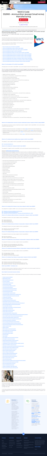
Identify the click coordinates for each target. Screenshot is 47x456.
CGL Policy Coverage (6, 281)
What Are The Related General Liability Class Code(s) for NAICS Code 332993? (15, 49)
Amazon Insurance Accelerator (8, 277)
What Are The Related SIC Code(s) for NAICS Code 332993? (12, 51)
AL (35, 440)
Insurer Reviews (11, 440)
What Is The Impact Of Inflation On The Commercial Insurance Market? (14, 360)
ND (43, 442)
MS (40, 442)
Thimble (38, 421)
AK (35, 449)
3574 (2, 212)
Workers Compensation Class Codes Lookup (10, 366)
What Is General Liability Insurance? (8, 357)
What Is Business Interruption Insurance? (9, 354)
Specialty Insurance (12, 443)
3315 (2, 213)
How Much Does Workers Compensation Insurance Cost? (12, 318)
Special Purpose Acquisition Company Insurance (10, 340)
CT (40, 440)
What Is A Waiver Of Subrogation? (8, 351)
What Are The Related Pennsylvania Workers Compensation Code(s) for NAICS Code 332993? (18, 59)
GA (35, 441)
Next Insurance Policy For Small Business (9, 330)
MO (38, 442)
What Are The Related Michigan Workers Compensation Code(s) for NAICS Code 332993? (17, 56)
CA (38, 440)
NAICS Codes (11, 445)
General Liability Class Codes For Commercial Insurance (12, 307)
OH (42, 443)
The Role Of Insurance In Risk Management (10, 341)
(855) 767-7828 (24, 24)
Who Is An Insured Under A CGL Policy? (9, 363)
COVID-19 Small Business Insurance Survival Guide (11, 295)
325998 (22, 131)
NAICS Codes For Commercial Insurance (9, 328)
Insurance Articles (19, 447)
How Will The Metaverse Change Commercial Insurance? (12, 323)
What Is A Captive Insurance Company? (9, 350)
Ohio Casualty (38, 416)
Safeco (37, 419)
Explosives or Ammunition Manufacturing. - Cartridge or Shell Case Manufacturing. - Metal (18, 213)
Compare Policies (26, 440)
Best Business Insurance (7, 278)
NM (40, 443)
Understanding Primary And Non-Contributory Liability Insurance (13, 343)
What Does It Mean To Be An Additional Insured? (10, 347)
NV (36, 443)
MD (44, 441)
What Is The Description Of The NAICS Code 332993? (11, 46)
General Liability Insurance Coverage (9, 310)
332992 (26, 128)
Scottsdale (33, 420)
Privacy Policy (10, 453)
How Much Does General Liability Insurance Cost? (11, 317)
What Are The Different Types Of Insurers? (9, 344)
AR (36, 440)
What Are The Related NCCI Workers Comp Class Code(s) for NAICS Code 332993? (16, 52)
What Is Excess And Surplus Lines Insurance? (10, 356)
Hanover (33, 412)
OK (43, 443)
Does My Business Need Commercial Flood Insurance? (11, 304)
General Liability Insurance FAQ (8, 311)
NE (35, 443)
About (3, 440)
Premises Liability (5, 334)
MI (36, 442)
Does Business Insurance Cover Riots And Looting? (11, 301)
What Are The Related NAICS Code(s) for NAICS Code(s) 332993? (13, 48)
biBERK (33, 407)
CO (39, 440)
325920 (32, 130)
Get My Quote (41, 2)
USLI (39, 422)
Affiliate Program (4, 443)
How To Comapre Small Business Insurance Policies (11, 321)
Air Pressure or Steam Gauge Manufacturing (11, 212)
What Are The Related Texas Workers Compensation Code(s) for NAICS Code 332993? (16, 61)
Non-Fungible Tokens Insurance (8, 331)
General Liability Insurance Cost (8, 308)
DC (41, 440)
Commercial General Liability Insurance (9, 285)
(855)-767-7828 (43, 0)
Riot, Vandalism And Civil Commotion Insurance (10, 337)
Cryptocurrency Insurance (7, 297)
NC (42, 442)
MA (43, 441)
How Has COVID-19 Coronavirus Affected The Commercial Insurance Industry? (15, 314)
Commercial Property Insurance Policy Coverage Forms (12, 294)
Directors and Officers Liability (8, 298)
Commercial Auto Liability (7, 284)
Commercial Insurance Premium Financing (10, 288)
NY (41, 443)
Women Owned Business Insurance (8, 364)
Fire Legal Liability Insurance (7, 305)
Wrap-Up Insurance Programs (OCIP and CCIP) (10, 367)
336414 (24, 134)
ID (36, 441)
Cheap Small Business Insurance (8, 282)
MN (37, 442)
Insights (28, 2)
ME (35, 442)
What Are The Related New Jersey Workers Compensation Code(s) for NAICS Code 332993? (17, 58)
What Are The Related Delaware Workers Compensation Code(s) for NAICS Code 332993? (17, 55)
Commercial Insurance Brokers (8, 287)
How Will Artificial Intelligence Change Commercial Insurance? (13, 324)
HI (36, 449)
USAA (36, 422)
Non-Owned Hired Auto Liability (8, 333)
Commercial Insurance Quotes (8, 291)
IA (37, 441)
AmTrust (37, 405)
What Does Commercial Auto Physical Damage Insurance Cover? (13, 346)
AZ (37, 440)
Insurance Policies (20, 2)
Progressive (34, 419)
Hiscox (36, 412)
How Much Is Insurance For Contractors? (9, 320)
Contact (3, 442)
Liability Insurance (6, 327)
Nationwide (34, 415)
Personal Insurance (12, 442)
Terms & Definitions (19, 445)
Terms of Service (4, 453)
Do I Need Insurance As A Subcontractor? (9, 300)
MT (41, 442)
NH (37, 443)
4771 (2, 211)
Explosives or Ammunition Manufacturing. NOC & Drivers (13, 211)
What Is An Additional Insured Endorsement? (10, 353)
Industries (12, 2)
